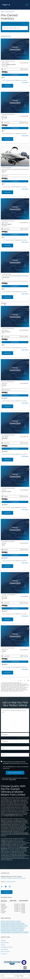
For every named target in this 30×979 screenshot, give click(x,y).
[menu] (27, 4)
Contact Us (7, 892)
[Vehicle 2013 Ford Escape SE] (15, 582)
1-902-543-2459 (10, 881)
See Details (7, 85)
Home (2, 11)
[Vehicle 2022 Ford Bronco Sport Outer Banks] (15, 208)
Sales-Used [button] (13, 900)
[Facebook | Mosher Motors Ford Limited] (2, 887)
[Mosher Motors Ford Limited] (15, 962)
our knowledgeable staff (11, 814)
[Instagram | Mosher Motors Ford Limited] (9, 887)
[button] (24, 82)
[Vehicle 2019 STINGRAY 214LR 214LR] (15, 155)
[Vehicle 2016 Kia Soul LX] (15, 529)
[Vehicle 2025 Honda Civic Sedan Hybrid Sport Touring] (15, 49)
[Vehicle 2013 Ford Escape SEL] (15, 102)
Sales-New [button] (4, 900)
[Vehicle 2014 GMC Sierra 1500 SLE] (15, 316)
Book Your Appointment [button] (15, 772)
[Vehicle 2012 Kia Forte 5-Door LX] (15, 476)
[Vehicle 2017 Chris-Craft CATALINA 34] (15, 262)
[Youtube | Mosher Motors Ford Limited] (6, 887)
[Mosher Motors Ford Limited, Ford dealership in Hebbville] (6, 4)
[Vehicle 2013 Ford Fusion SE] (15, 369)
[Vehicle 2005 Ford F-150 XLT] (15, 636)
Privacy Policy (12, 779)
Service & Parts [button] (23, 900)
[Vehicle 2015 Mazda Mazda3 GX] (15, 423)
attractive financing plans (21, 832)
